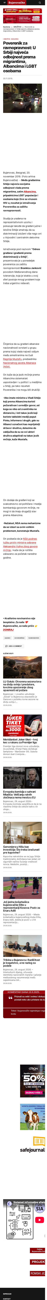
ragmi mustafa (34, 638)
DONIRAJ (8, 629)
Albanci (7, 638)
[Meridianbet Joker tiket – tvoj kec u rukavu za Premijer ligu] (22, 725)
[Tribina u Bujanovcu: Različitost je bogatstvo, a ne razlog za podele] (22, 946)
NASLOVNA (14, 39)
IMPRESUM (7, 1294)
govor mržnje (19, 638)
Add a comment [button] (15, 646)
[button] (4, 2)
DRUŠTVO (17, 27)
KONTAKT (6, 1299)
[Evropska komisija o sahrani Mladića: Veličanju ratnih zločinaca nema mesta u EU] (22, 778)
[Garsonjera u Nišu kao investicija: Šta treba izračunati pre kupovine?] (22, 833)
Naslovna (6, 27)
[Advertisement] (23, 141)
